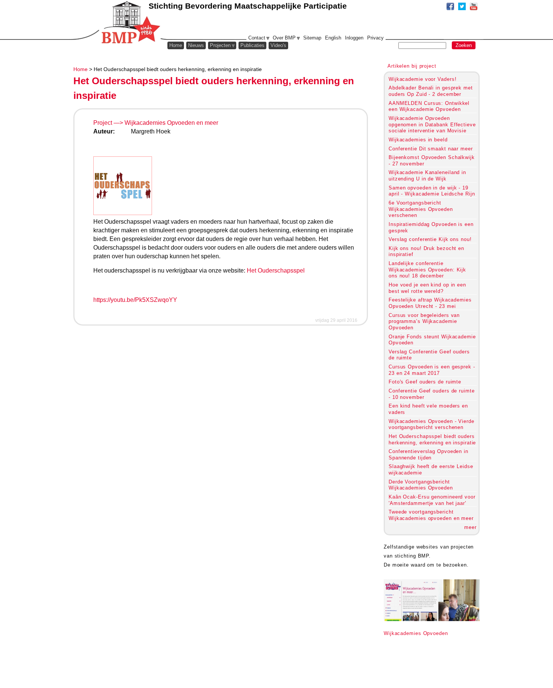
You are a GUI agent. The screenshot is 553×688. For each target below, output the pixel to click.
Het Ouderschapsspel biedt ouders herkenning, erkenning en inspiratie (432, 439)
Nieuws (196, 45)
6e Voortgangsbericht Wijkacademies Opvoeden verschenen (421, 209)
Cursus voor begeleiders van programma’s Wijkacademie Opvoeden (424, 321)
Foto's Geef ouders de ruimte (425, 382)
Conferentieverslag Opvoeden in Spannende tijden (428, 455)
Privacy (375, 38)
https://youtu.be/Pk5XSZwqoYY (135, 300)
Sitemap (312, 38)
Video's (278, 45)
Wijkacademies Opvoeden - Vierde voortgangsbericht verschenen (431, 424)
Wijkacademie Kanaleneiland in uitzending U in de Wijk (427, 176)
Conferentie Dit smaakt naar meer (431, 149)
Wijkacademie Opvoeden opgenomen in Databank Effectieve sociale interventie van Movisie (432, 124)
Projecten (220, 45)
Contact (256, 38)
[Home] (130, 22)
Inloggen (354, 38)
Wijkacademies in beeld (418, 139)
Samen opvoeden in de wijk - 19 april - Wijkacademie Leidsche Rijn (432, 191)
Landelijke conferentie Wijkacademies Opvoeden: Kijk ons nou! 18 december (427, 270)
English (333, 38)
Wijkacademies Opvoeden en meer (171, 123)
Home (80, 69)
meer (470, 527)
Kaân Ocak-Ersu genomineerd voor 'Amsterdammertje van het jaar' (432, 500)
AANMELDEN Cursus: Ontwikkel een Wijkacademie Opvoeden (429, 106)
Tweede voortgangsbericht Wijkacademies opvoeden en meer (431, 515)
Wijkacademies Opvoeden (416, 633)
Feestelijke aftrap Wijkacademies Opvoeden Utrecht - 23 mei (430, 303)
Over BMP (284, 38)
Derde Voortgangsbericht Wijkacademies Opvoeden (421, 485)
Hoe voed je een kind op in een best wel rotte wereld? (427, 288)
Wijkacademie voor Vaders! (422, 79)
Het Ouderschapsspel (276, 270)
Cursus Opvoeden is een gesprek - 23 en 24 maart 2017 (432, 370)
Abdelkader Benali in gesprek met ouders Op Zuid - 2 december (431, 91)
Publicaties (252, 45)
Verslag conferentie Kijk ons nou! (430, 239)
